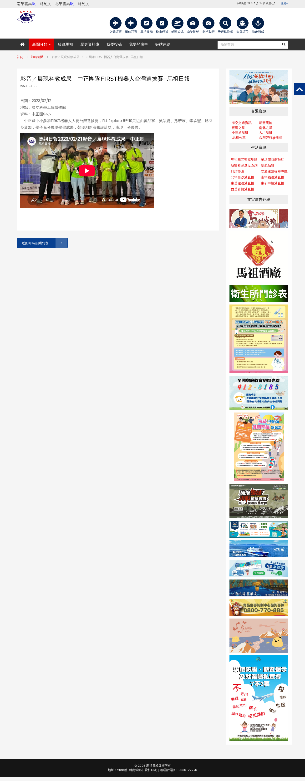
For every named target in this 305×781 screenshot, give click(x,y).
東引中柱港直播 (272, 183)
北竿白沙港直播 (242, 177)
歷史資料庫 (89, 44)
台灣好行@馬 (269, 137)
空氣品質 (267, 165)
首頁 (20, 57)
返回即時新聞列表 (35, 243)
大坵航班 (265, 132)
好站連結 (162, 44)
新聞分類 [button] (40, 44)
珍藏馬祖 (65, 44)
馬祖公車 (239, 137)
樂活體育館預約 (272, 159)
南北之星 (265, 127)
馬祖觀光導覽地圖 (244, 159)
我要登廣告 (138, 44)
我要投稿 (114, 44)
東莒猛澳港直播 (242, 183)
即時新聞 (37, 57)
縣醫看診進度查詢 (244, 165)
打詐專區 (237, 171)
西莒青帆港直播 (242, 189)
